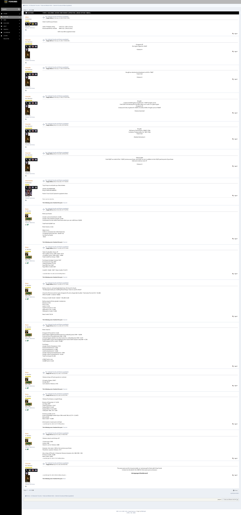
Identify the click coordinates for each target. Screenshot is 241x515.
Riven (27, 209)
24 (29, 10)
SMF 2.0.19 (118, 511)
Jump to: (220, 499)
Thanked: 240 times (30, 198)
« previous (233, 493)
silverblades (29, 181)
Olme (27, 17)
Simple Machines (132, 511)
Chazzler (28, 40)
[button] (23, 1)
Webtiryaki (143, 511)
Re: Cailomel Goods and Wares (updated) (56, 16)
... (28, 10)
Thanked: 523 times (30, 60)
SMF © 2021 (125, 511)
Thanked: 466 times (30, 222)
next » (237, 493)
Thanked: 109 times (30, 27)
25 (31, 10)
